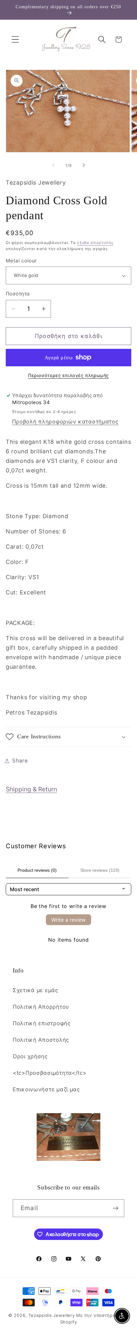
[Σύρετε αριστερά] (53, 165)
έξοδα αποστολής (95, 242)
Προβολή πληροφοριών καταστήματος (65, 421)
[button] (15, 39)
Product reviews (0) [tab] (37, 870)
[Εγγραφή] (115, 1208)
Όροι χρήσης (30, 1056)
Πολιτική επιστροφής (42, 1023)
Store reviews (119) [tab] (99, 870)
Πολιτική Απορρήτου (41, 1007)
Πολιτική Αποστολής (41, 1040)
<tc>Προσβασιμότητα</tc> (50, 1073)
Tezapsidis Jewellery (51, 1315)
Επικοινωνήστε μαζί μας (46, 1089)
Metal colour (21, 261)
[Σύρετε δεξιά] (84, 165)
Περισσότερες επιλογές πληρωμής (68, 375)
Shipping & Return (31, 789)
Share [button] (20, 760)
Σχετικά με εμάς (35, 990)
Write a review (68, 920)
